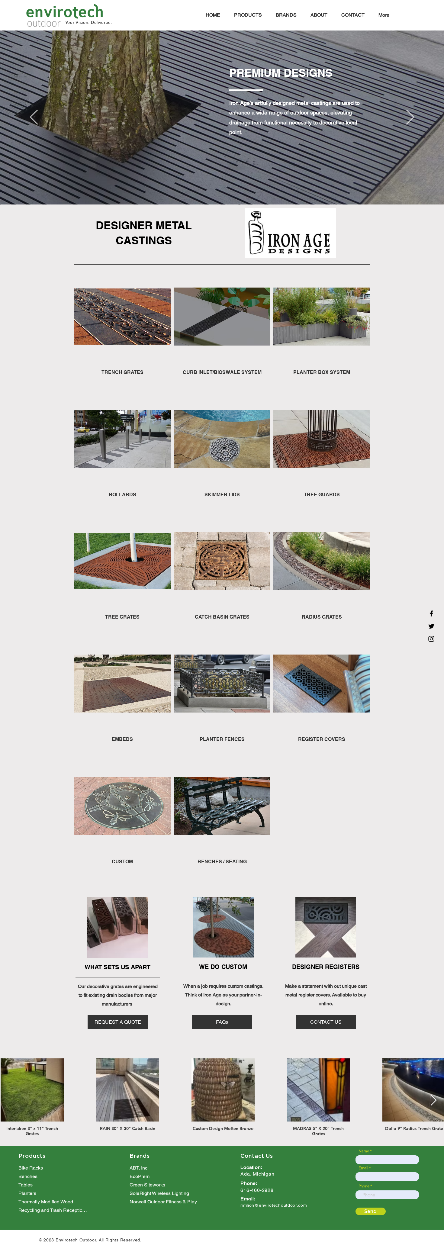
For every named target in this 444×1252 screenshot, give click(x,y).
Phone (364, 1186)
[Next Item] (433, 1100)
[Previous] (34, 117)
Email (363, 1168)
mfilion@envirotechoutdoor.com (273, 1205)
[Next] (410, 117)
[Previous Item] (10, 1100)
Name (364, 1151)
